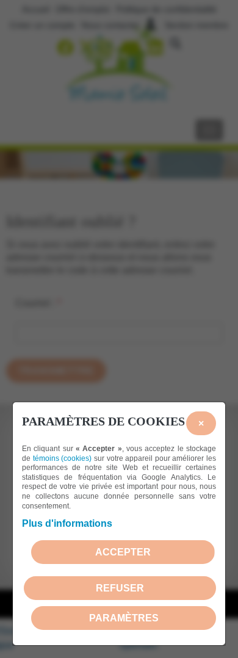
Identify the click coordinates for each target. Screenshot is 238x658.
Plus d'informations (67, 523)
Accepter (123, 552)
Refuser (120, 588)
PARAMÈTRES (124, 618)
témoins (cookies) (62, 458)
